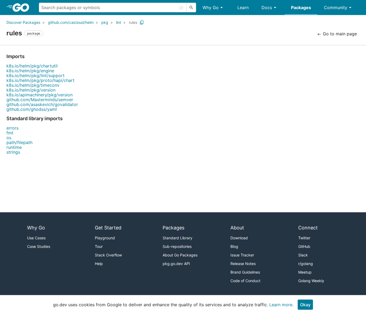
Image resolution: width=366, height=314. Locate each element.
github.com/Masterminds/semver (39, 99)
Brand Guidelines (245, 272)
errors (12, 128)
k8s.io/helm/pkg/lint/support (35, 75)
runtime (14, 147)
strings (13, 152)
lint (118, 22)
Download (239, 238)
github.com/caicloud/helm (71, 22)
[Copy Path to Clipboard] (141, 22)
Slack (303, 255)
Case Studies (38, 246)
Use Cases (36, 238)
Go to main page (339, 33)
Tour (99, 246)
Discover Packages (23, 22)
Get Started (108, 227)
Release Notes (243, 263)
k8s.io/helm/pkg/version (30, 90)
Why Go (211, 7)
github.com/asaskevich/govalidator (42, 104)
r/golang (305, 263)
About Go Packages (180, 255)
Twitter (304, 238)
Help (99, 263)
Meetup (305, 272)
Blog (234, 246)
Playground (105, 238)
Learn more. (281, 304)
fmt (9, 132)
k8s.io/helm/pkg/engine (30, 70)
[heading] (22, 7)
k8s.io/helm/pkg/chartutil (32, 66)
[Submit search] (191, 7)
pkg (104, 22)
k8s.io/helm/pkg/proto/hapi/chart (40, 80)
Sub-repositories (177, 246)
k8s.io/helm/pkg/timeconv (32, 85)
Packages (301, 7)
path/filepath (19, 142)
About (237, 227)
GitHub (304, 246)
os (8, 137)
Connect (308, 227)
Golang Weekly (311, 280)
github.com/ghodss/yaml (31, 109)
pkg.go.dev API (176, 263)
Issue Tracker (242, 255)
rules (133, 22)
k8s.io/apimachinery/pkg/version (39, 94)
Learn (243, 7)
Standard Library (177, 238)
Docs (267, 7)
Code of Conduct (245, 280)
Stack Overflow (108, 255)
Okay (305, 304)
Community (335, 7)
